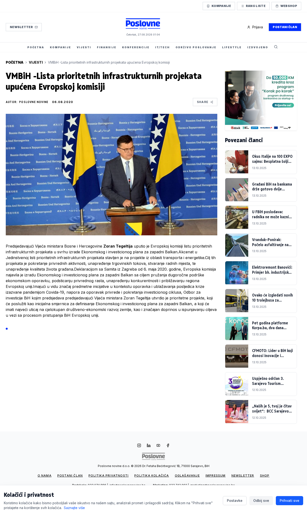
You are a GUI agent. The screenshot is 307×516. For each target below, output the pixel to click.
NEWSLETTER (242, 475)
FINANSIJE (106, 47)
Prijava (257, 27)
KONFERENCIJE (135, 47)
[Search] (276, 47)
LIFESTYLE (232, 47)
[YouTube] (158, 446)
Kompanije (221, 6)
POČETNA (35, 47)
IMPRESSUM (216, 475)
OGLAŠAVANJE (187, 475)
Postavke (234, 500)
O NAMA (45, 475)
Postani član (285, 27)
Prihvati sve (289, 500)
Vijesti (36, 62)
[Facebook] (168, 446)
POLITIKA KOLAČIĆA (151, 475)
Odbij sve (261, 500)
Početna (15, 62)
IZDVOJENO (257, 47)
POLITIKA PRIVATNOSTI (109, 475)
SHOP (265, 475)
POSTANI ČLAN (70, 475)
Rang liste (256, 6)
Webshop (288, 6)
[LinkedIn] (149, 446)
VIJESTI (84, 47)
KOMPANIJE (60, 47)
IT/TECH (162, 47)
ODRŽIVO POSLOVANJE (196, 47)
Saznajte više (74, 508)
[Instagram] (139, 446)
